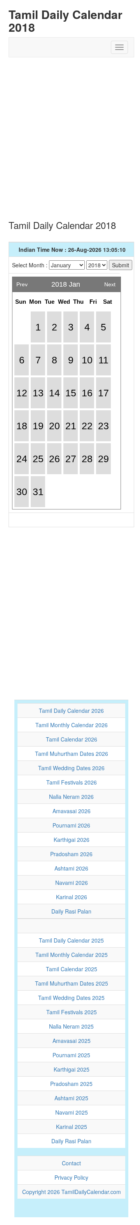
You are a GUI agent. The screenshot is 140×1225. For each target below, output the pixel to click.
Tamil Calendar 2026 (71, 739)
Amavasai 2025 (71, 1040)
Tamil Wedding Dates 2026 (71, 768)
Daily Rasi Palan (71, 911)
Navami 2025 (71, 1112)
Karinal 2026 (71, 897)
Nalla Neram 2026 (71, 796)
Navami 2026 (71, 882)
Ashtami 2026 (71, 868)
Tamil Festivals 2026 (71, 782)
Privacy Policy (71, 1177)
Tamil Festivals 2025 (71, 1012)
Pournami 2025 (71, 1055)
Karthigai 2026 (71, 839)
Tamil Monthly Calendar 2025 (71, 954)
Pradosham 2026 (71, 854)
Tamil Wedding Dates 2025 (71, 997)
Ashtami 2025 (71, 1098)
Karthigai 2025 (71, 1069)
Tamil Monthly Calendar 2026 (71, 725)
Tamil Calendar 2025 (71, 969)
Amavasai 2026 (71, 811)
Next (110, 282)
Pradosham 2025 (71, 1083)
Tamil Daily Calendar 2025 (71, 940)
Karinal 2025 (71, 1126)
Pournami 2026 (71, 825)
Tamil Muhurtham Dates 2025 (71, 983)
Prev (22, 282)
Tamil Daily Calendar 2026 (71, 710)
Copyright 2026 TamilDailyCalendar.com (71, 1192)
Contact (71, 1163)
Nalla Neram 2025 (71, 1026)
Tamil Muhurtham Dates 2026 (71, 753)
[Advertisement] (70, 135)
